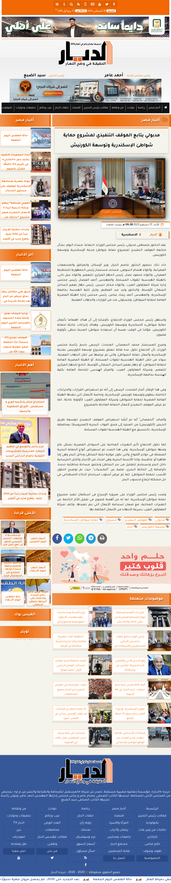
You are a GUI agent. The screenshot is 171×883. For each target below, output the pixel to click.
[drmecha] (85, 113)
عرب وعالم (45, 107)
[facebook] (114, 4)
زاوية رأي (85, 823)
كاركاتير (152, 837)
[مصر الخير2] (111, 569)
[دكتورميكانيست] (85, 91)
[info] (64, 4)
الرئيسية (152, 809)
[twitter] (106, 4)
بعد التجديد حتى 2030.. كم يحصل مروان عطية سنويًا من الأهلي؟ (52, 879)
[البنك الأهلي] (85, 27)
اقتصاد (76, 107)
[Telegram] (91, 539)
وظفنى (52, 844)
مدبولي (160, 520)
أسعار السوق (85, 844)
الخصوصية (152, 858)
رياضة (141, 107)
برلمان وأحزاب (118, 830)
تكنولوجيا (6, 107)
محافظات (52, 830)
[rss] (78, 4)
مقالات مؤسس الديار (52, 837)
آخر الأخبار (24, 255)
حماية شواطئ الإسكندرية (81, 520)
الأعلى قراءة (24, 513)
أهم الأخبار (24, 365)
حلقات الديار (62, 107)
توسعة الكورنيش (153, 527)
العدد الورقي (52, 823)
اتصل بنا (119, 858)
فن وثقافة (117, 107)
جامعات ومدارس (119, 837)
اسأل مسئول (85, 851)
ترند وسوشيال (86, 837)
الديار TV (18, 823)
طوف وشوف (152, 851)
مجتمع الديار (118, 844)
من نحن (52, 851)
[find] (71, 4)
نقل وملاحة (18, 844)
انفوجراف (19, 837)
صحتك (86, 830)
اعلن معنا (19, 851)
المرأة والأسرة (118, 823)
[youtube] (99, 4)
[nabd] (85, 4)
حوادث (131, 107)
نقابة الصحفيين (119, 851)
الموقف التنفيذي (136, 520)
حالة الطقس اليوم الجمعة (132, 879)
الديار (153, 235)
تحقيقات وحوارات (26, 107)
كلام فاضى (152, 844)
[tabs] (57, 4)
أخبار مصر (154, 107)
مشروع (112, 520)
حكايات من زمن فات (152, 830)
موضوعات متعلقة (146, 599)
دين (18, 830)
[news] (92, 4)
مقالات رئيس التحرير (96, 107)
